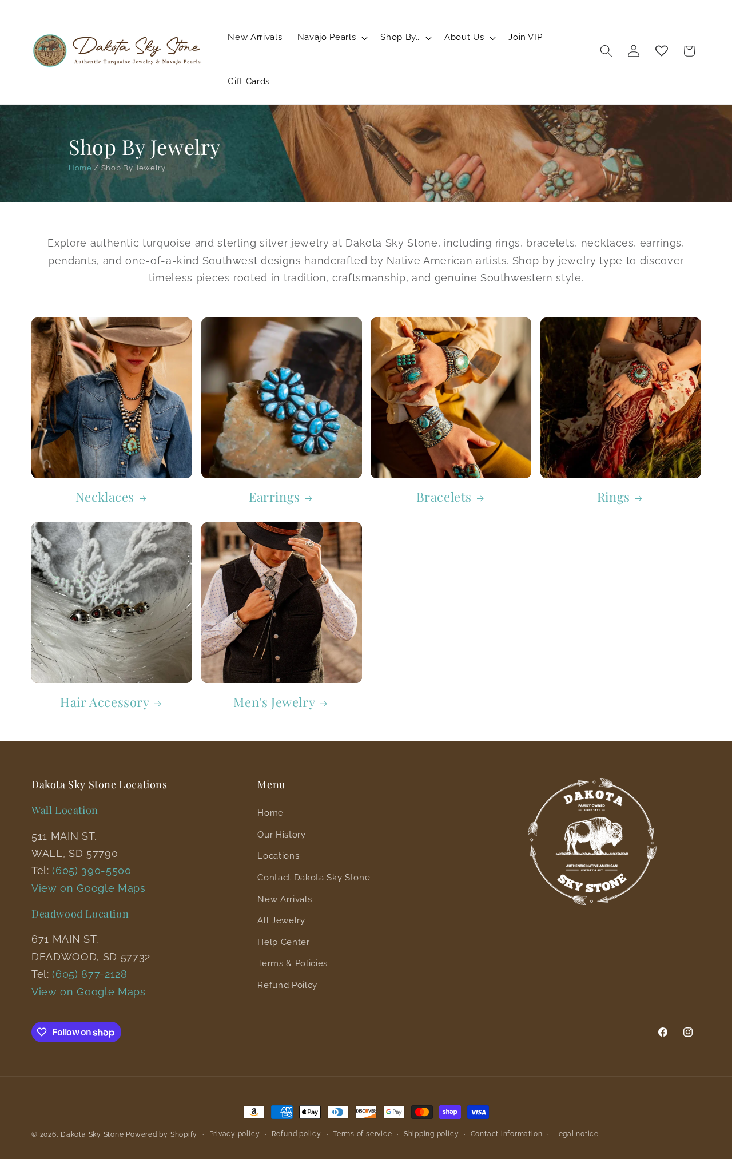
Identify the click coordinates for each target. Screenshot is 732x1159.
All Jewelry (281, 920)
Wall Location (64, 810)
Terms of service (362, 1134)
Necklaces (104, 497)
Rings (613, 497)
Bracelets (444, 497)
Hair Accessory (104, 702)
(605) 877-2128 (89, 974)
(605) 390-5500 (91, 870)
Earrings (274, 497)
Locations (278, 856)
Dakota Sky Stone (92, 1134)
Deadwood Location (80, 913)
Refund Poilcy (287, 985)
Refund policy (296, 1134)
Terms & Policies (292, 963)
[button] (331, 38)
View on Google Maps (88, 888)
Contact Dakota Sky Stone (313, 877)
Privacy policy (234, 1134)
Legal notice (576, 1134)
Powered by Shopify (161, 1134)
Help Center (283, 942)
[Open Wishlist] (661, 51)
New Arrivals (284, 899)
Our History (281, 834)
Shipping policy (431, 1134)
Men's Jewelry (274, 702)
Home (80, 168)
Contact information (507, 1134)
